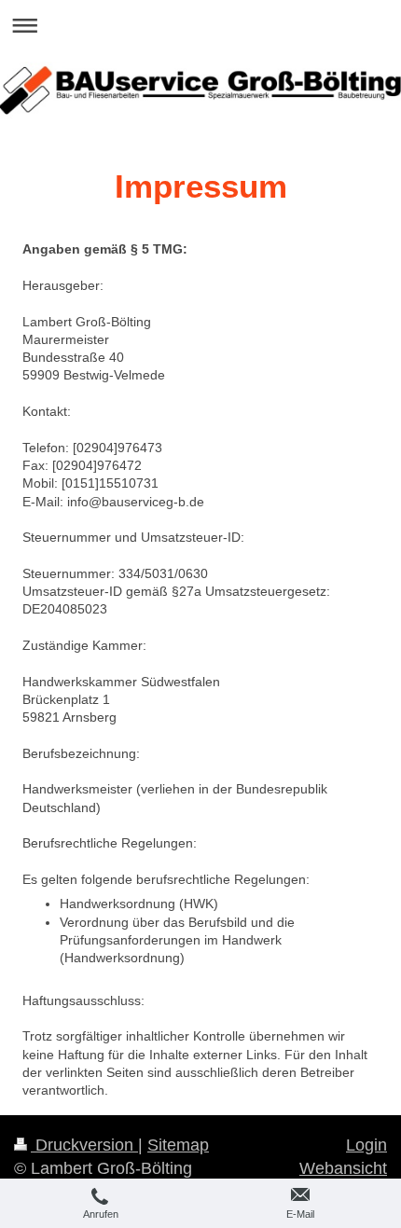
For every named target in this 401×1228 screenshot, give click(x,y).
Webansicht (343, 1168)
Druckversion (84, 1145)
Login (366, 1145)
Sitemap (178, 1145)
